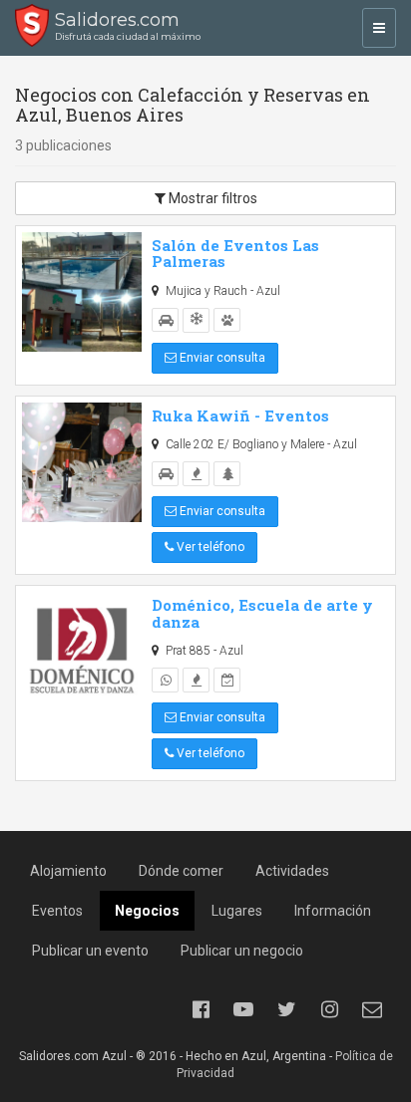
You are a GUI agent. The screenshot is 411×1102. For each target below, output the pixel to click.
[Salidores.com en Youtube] (243, 1009)
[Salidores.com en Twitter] (286, 1009)
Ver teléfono (209, 547)
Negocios (147, 911)
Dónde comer (181, 871)
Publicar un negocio (242, 951)
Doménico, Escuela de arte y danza (262, 613)
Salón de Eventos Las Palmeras (235, 253)
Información (332, 911)
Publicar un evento (90, 951)
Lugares (236, 911)
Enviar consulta (221, 358)
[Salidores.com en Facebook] (200, 1009)
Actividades (292, 871)
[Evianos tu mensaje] (372, 1009)
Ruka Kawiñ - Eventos (240, 415)
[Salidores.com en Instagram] (329, 1009)
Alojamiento (68, 871)
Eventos (57, 911)
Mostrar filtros (211, 198)
